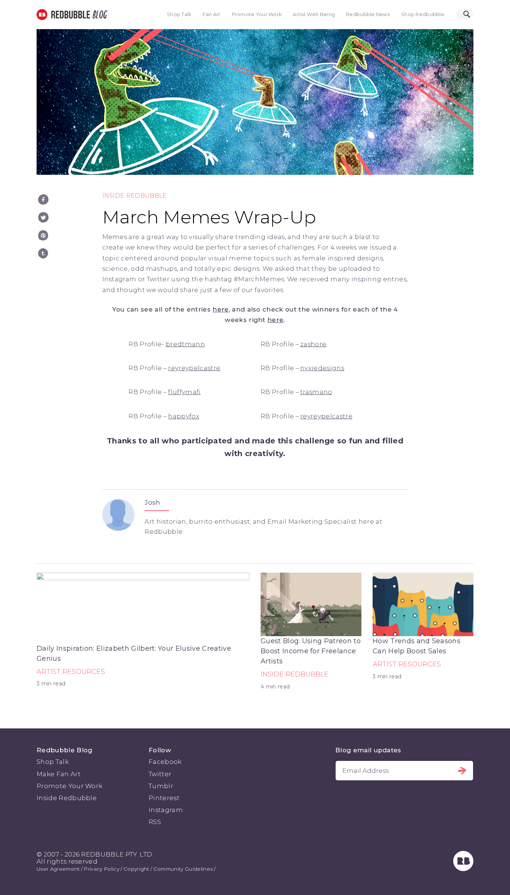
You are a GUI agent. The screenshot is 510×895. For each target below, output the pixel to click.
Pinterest (164, 798)
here (220, 309)
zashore (313, 344)
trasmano (316, 392)
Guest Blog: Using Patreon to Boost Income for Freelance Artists (311, 651)
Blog (98, 14)
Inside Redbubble (134, 195)
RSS (155, 822)
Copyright (136, 869)
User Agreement (58, 869)
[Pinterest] (43, 235)
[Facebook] (43, 199)
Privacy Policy (101, 869)
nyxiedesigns (322, 368)
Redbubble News (368, 14)
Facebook (165, 761)
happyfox (183, 416)
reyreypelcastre (194, 368)
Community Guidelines (183, 869)
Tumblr (161, 786)
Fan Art (212, 14)
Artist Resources (71, 672)
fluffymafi (184, 392)
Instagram (166, 810)
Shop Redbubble (422, 14)
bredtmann (185, 344)
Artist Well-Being (314, 14)
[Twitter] (43, 217)
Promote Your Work (257, 14)
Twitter (160, 774)
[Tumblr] (43, 253)
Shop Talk (179, 14)
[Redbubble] (463, 869)
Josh (152, 502)
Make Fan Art (59, 774)
